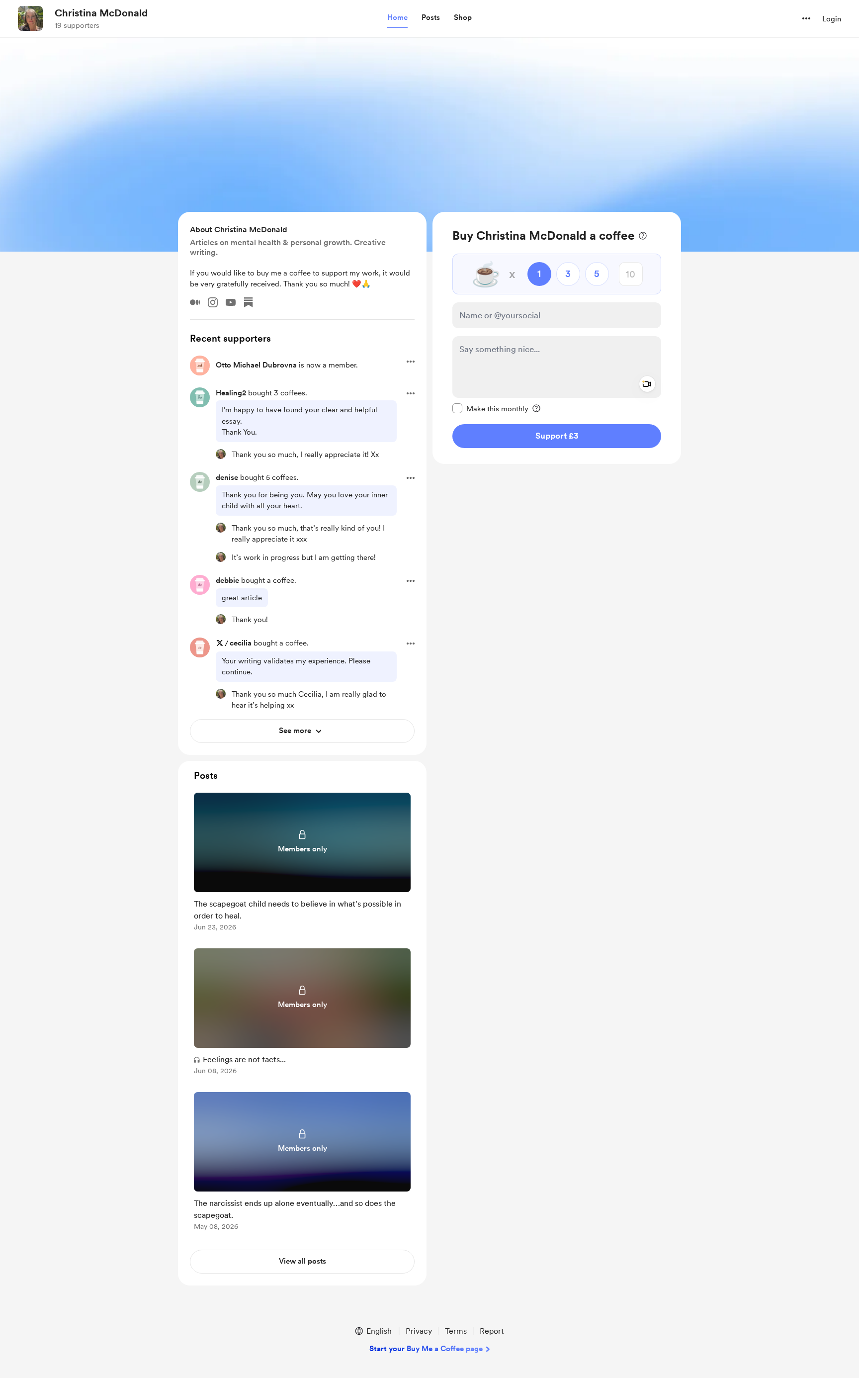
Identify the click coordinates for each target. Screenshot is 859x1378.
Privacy (419, 1331)
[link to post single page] (302, 863)
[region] (556, 338)
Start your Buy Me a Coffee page (426, 1348)
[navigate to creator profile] (30, 18)
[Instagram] (213, 302)
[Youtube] (231, 302)
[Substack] (249, 302)
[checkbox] (490, 408)
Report (492, 1331)
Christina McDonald (101, 13)
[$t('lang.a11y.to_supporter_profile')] (221, 454)
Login (831, 18)
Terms (456, 1331)
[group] (302, 863)
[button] (397, 18)
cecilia (241, 643)
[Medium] (195, 302)
